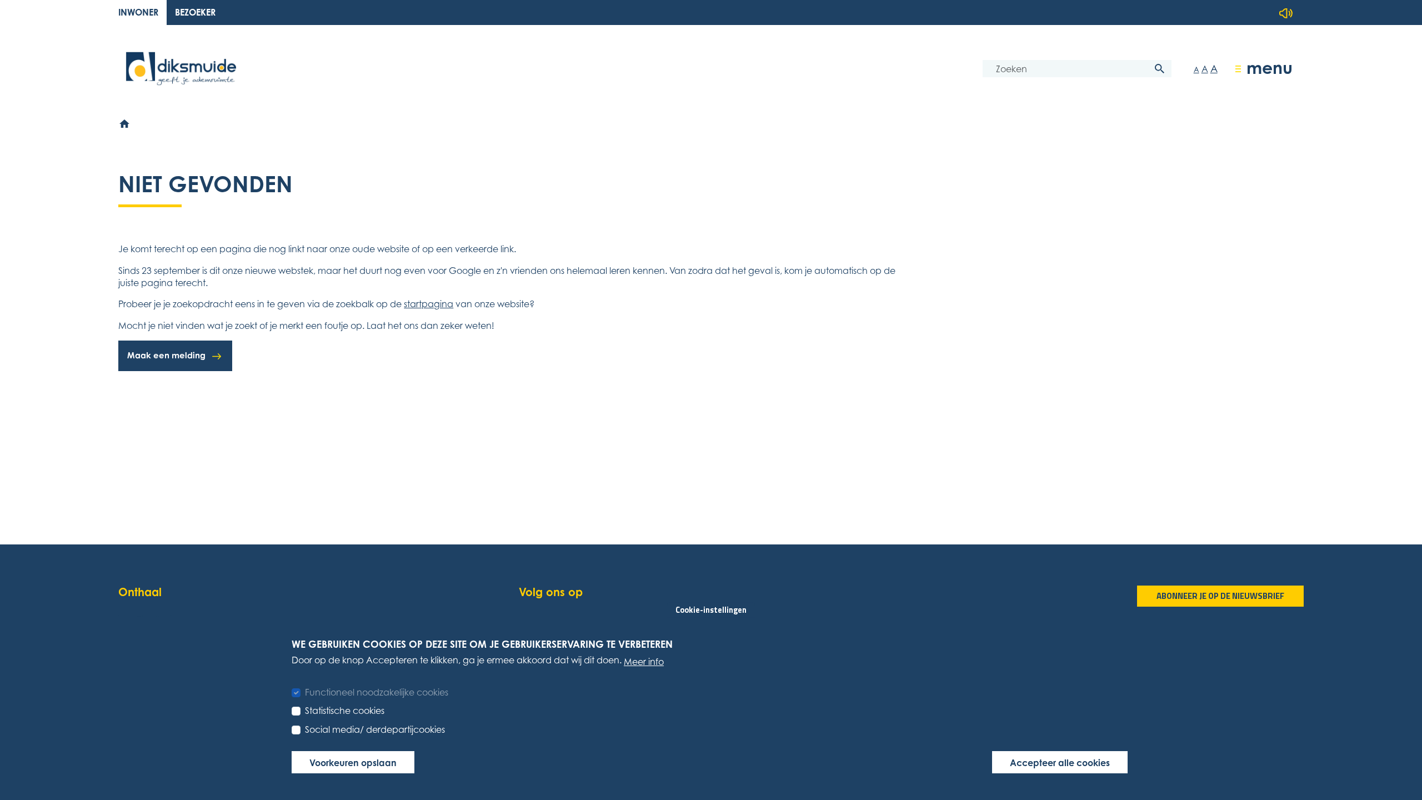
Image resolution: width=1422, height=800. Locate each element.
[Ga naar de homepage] (181, 68)
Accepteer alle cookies (1060, 762)
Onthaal (140, 592)
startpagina (428, 303)
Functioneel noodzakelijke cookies (376, 691)
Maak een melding (166, 355)
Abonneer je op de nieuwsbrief (1220, 595)
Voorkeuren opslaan (353, 762)
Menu (1269, 67)
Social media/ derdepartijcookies (375, 729)
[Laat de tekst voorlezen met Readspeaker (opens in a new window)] (1286, 13)
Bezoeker (195, 12)
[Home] (125, 124)
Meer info (644, 661)
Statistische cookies (344, 710)
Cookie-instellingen (711, 609)
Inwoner (138, 12)
